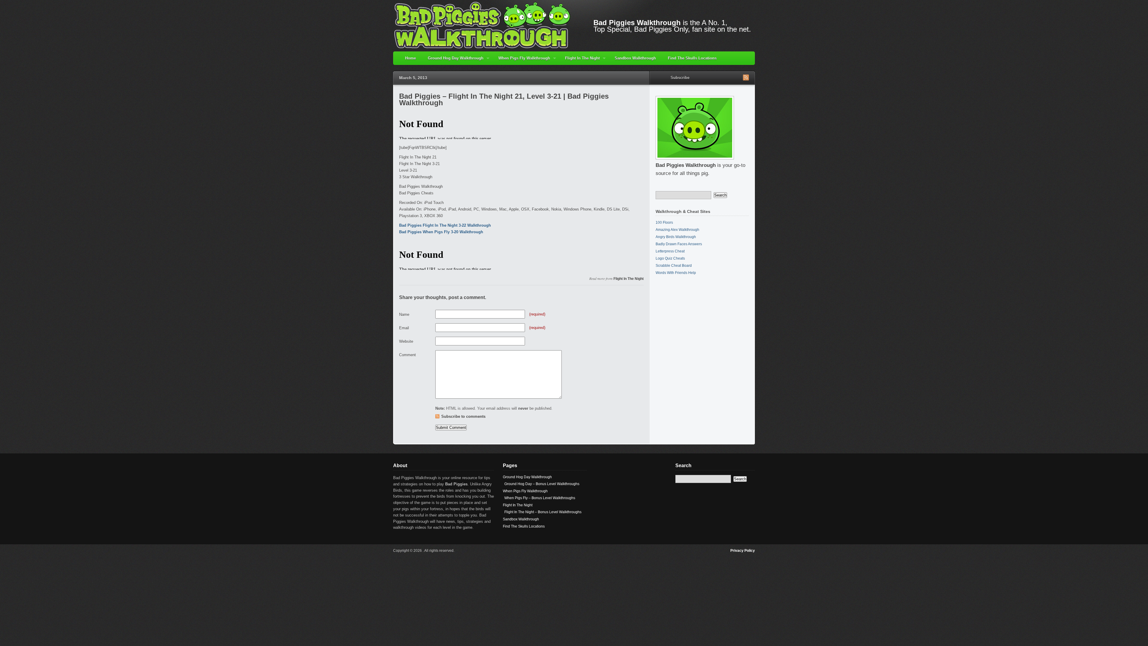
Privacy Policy (742, 551)
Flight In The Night (579, 60)
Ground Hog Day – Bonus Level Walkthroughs (541, 484)
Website (406, 341)
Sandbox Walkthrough (635, 58)
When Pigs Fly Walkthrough (521, 60)
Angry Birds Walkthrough (676, 237)
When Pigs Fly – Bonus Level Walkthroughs (539, 498)
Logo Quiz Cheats (670, 258)
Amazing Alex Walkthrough (677, 230)
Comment (407, 355)
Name (404, 314)
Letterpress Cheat (670, 251)
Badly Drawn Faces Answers (679, 244)
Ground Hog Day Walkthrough (452, 60)
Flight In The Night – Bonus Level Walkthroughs (542, 512)
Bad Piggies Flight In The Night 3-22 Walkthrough (445, 225)
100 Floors (664, 222)
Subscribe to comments (463, 416)
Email (404, 328)
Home (410, 58)
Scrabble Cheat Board (674, 265)
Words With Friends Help (676, 273)
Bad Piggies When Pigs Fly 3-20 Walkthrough (441, 232)
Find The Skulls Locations (692, 58)
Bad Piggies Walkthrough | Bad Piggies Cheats (483, 24)
